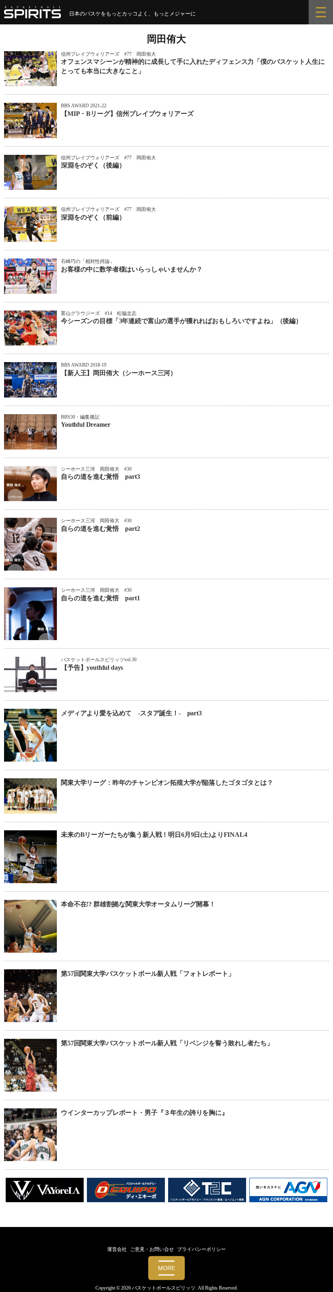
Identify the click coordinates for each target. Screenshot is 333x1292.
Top (314, 1273)
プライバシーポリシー (201, 1249)
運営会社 (117, 1249)
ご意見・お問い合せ (152, 1249)
